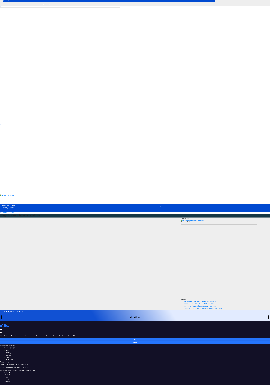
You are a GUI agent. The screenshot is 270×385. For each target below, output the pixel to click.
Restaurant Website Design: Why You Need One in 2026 (199, 303)
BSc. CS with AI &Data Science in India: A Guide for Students (200, 301)
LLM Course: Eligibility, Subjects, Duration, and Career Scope (200, 305)
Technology (163, 121)
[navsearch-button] (1, 117)
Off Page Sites (132, 121)
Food (126, 121)
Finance (121, 121)
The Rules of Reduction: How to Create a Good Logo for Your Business (203, 308)
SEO (116, 121)
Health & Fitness (142, 121)
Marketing (110, 121)
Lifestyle (150, 121)
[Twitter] (43, 5)
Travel (169, 121)
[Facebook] (40, 5)
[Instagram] (50, 5)
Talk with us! (135, 317)
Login (135, 339)
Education (156, 121)
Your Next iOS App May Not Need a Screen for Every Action (200, 306)
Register (135, 342)
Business (103, 121)
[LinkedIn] (47, 5)
